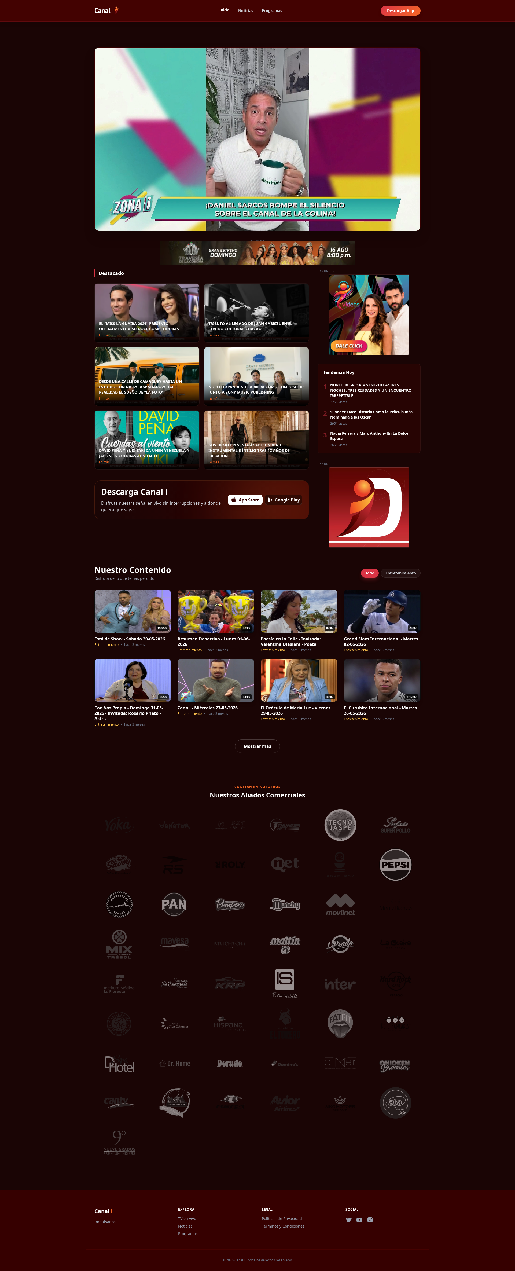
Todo (369, 573)
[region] (257, 139)
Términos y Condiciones (283, 1226)
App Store (249, 500)
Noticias (245, 10)
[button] (99, 225)
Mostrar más (257, 746)
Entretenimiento (400, 573)
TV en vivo (187, 1218)
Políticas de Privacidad (282, 1218)
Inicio (224, 9)
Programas (272, 10)
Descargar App (400, 10)
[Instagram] (370, 1220)
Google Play (287, 500)
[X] (348, 1220)
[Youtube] (359, 1220)
